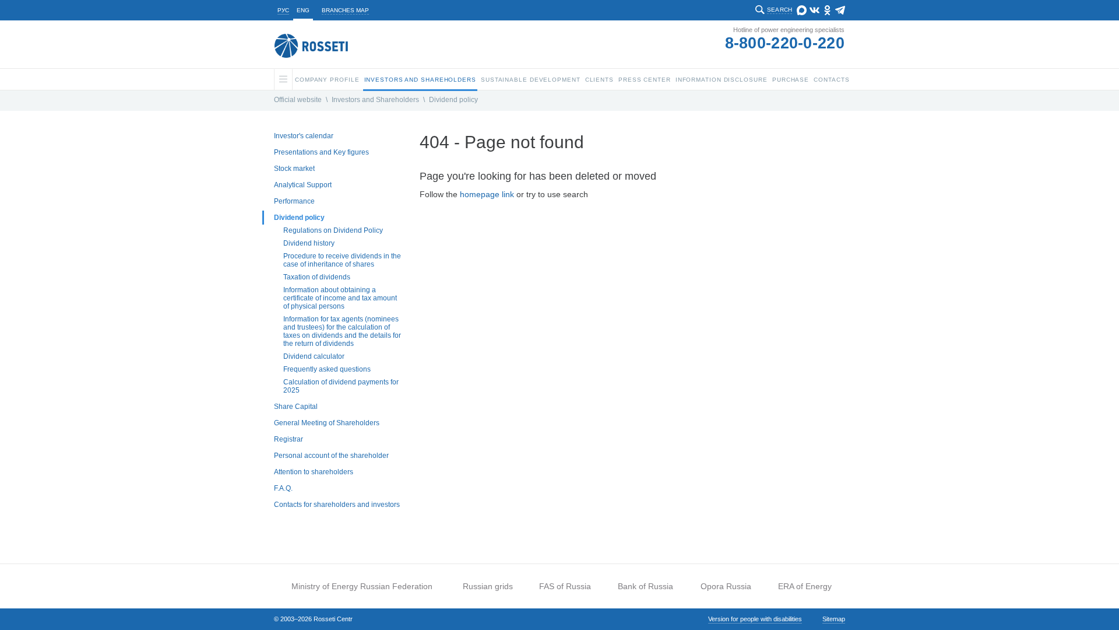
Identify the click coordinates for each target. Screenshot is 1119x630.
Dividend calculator (313, 356)
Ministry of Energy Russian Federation (361, 586)
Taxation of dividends (316, 277)
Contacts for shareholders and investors (337, 505)
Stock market (294, 168)
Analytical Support (303, 185)
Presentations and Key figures (321, 152)
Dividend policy (453, 100)
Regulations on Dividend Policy (333, 230)
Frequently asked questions (327, 369)
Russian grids (488, 586)
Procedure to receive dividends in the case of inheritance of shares (342, 260)
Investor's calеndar (303, 136)
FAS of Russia (565, 586)
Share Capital (296, 406)
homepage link (487, 194)
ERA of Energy (805, 586)
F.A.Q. (283, 488)
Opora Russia (726, 586)
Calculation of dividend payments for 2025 (341, 386)
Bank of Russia (645, 586)
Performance (294, 201)
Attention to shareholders (313, 472)
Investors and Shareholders (375, 100)
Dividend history (309, 243)
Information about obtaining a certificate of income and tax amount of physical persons (340, 298)
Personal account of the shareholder (331, 456)
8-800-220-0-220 (785, 43)
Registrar (288, 439)
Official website (298, 100)
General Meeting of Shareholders (326, 423)
